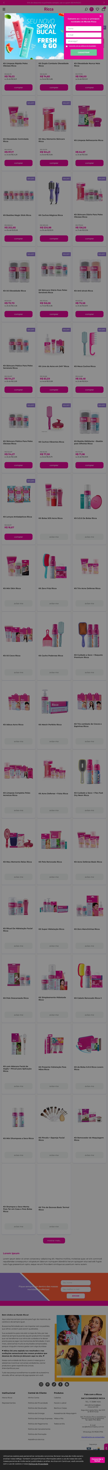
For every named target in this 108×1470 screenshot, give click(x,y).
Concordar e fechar (97, 1460)
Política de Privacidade (38, 1464)
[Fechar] (100, 16)
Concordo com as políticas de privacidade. (82, 46)
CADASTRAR (83, 52)
